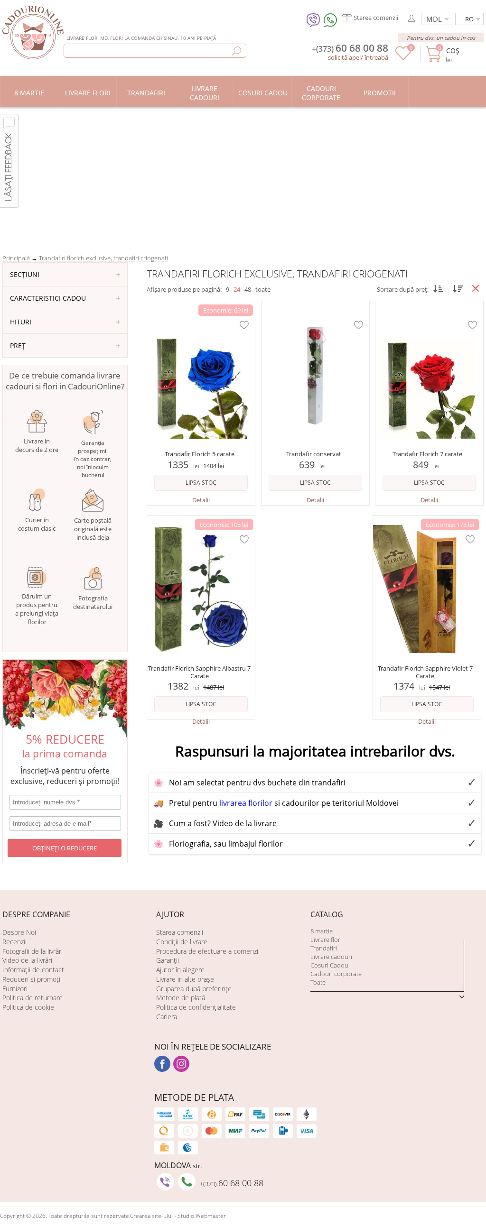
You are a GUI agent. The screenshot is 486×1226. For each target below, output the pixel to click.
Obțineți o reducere (64, 848)
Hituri (20, 321)
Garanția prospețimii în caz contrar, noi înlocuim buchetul (93, 459)
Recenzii (14, 941)
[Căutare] (236, 50)
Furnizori (15, 988)
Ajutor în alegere (180, 969)
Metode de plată (180, 997)
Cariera (166, 1016)
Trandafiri (323, 948)
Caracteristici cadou (48, 298)
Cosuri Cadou (329, 965)
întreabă (376, 57)
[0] (403, 58)
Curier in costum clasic (37, 524)
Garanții (167, 960)
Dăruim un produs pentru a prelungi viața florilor (36, 609)
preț (18, 345)
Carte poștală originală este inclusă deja (93, 529)
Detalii (201, 500)
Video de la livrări (27, 960)
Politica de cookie (28, 1007)
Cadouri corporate (336, 973)
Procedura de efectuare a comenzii (208, 951)
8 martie (321, 931)
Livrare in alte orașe (185, 979)
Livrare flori (326, 939)
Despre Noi (19, 932)
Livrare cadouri (331, 956)
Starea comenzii (179, 932)
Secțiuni (24, 274)
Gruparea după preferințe (194, 988)
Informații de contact (33, 969)
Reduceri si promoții (32, 979)
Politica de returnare (32, 997)
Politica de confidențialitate (196, 1007)
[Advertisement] (243, 177)
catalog (326, 914)
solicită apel (344, 57)
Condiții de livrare (181, 941)
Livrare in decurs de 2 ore (36, 445)
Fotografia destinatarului (92, 602)
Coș (452, 50)
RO (469, 19)
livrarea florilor (245, 803)
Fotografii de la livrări (32, 951)
